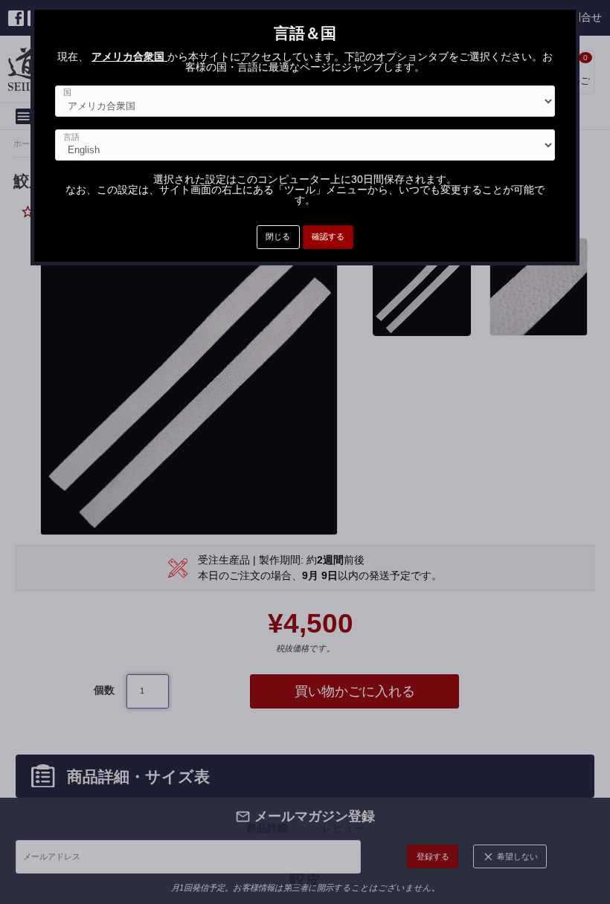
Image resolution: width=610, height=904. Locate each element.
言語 (71, 137)
